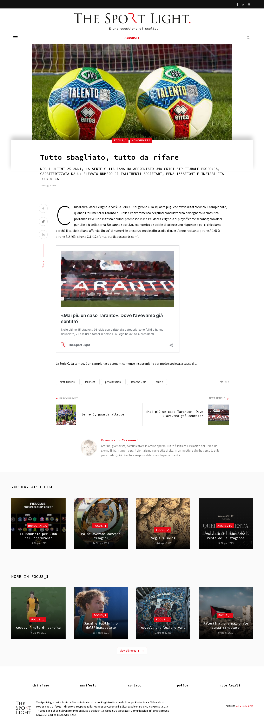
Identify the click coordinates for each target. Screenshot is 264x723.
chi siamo (40, 685)
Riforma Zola (138, 382)
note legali (230, 685)
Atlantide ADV (244, 706)
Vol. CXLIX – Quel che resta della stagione (225, 536)
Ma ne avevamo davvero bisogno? (100, 536)
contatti (135, 685)
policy (182, 685)
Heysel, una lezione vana (163, 628)
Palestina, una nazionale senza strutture (225, 625)
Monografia (141, 140)
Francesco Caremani (119, 440)
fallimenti (90, 382)
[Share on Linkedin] (43, 235)
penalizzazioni (113, 382)
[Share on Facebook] (43, 209)
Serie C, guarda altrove (102, 414)
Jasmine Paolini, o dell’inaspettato (101, 625)
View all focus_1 (129, 650)
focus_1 (120, 140)
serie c (159, 382)
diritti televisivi (67, 382)
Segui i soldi (163, 538)
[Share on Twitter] (43, 222)
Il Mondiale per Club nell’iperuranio (38, 536)
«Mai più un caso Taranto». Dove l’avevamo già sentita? (174, 414)
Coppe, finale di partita (38, 628)
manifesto (88, 685)
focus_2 (162, 530)
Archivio (224, 526)
